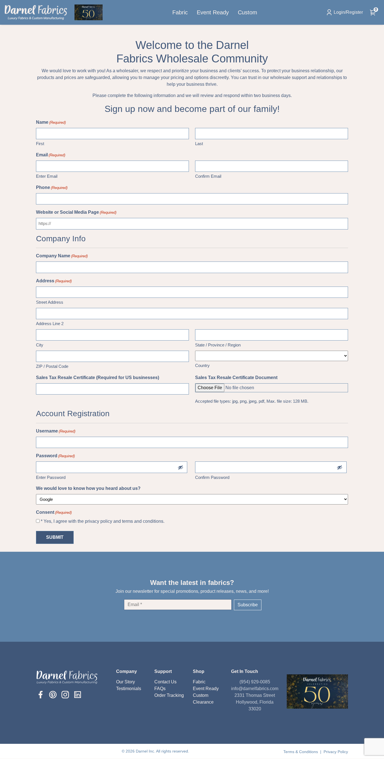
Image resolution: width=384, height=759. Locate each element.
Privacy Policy (336, 751)
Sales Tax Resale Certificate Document (236, 377)
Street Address (49, 302)
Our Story (125, 681)
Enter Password (50, 477)
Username (55, 431)
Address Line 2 (50, 323)
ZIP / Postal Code (52, 366)
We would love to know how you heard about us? (88, 488)
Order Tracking (169, 695)
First (40, 143)
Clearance (203, 702)
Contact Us (165, 681)
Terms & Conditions (301, 751)
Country (202, 365)
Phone (51, 187)
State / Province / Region (218, 345)
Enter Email (46, 176)
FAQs (160, 688)
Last (199, 143)
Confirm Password (212, 477)
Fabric (180, 12)
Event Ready (213, 12)
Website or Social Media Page (76, 212)
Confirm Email (208, 176)
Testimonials (128, 688)
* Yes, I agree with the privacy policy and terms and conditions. (102, 521)
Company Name (62, 255)
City (39, 345)
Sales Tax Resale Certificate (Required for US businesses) (97, 377)
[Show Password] (180, 467)
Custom (247, 12)
